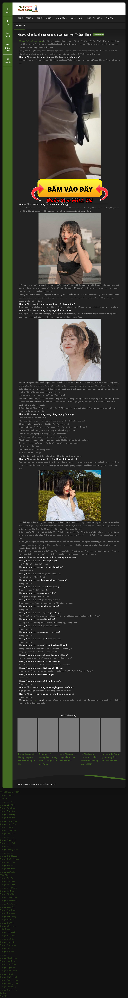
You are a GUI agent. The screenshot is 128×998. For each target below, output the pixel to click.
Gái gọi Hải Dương (8, 821)
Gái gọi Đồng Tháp (8, 897)
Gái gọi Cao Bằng (8, 808)
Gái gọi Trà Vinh (7, 923)
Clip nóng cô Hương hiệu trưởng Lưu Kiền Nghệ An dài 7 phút (27, 759)
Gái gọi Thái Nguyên (9, 856)
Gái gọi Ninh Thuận (8, 971)
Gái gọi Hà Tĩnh (7, 952)
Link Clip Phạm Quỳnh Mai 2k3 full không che (109, 757)
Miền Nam (76, 19)
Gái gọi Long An (7, 907)
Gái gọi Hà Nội (44, 19)
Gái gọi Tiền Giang (8, 917)
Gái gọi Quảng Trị (8, 987)
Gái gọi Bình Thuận (8, 936)
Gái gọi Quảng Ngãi (9, 983)
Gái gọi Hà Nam (7, 818)
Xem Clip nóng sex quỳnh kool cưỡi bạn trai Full (48, 757)
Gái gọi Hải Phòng (8, 824)
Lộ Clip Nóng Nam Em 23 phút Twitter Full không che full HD (68, 759)
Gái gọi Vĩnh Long (8, 926)
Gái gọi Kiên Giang (8, 904)
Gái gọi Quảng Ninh (9, 850)
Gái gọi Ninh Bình (7, 843)
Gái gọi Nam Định (8, 840)
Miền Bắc (61, 19)
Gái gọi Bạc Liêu (7, 881)
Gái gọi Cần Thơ (7, 894)
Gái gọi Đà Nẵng (7, 939)
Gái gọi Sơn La (6, 853)
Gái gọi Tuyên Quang (9, 859)
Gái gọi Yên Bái (7, 866)
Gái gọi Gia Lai (6, 948)
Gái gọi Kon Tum (7, 961)
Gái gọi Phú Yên (7, 974)
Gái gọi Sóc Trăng (8, 910)
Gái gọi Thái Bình (7, 869)
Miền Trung (93, 19)
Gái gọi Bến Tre (7, 878)
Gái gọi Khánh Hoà (8, 958)
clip (35, 700)
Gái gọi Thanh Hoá (8, 990)
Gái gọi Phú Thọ (7, 846)
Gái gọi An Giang (7, 885)
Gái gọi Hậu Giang (8, 901)
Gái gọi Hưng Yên (8, 830)
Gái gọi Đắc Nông (8, 945)
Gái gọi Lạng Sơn (8, 834)
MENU (3, 792)
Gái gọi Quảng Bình (8, 977)
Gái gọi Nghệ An (7, 968)
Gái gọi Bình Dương (8, 888)
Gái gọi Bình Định (7, 932)
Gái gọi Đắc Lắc (7, 942)
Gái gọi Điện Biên (7, 811)
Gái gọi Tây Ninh (7, 913)
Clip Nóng (19, 26)
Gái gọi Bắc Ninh (7, 805)
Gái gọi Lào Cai (7, 837)
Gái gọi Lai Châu (7, 872)
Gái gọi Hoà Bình (7, 827)
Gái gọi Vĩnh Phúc (8, 862)
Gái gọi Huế (5, 955)
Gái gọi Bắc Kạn (7, 802)
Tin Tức (110, 19)
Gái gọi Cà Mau (7, 891)
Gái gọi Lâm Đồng (8, 964)
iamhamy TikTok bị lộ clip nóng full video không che (90, 757)
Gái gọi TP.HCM (25, 19)
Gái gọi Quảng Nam (9, 980)
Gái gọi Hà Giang (7, 815)
